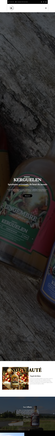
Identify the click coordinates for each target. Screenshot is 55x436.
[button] (46, 8)
